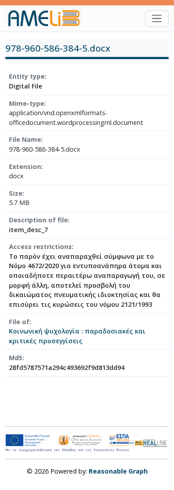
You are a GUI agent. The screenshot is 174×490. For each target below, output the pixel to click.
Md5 (15, 357)
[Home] (46, 18)
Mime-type (26, 103)
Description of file (38, 220)
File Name (25, 139)
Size (15, 193)
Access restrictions (40, 246)
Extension (25, 166)
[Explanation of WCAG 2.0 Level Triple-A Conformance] (136, 443)
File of (19, 321)
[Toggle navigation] (157, 18)
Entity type (27, 76)
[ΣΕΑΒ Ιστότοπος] (156, 442)
